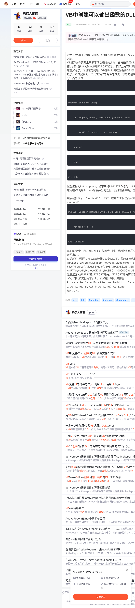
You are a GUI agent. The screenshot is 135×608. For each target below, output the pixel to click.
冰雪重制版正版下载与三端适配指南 (32, 168)
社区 (38, 3)
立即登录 (100, 597)
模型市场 (67, 3)
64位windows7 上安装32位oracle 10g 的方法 (35, 64)
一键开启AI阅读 (35, 259)
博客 (22, 3)
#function (94, 300)
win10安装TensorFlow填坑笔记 (35, 56)
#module (107, 300)
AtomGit (51, 3)
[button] (33, 268)
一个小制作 (19, 200)
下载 (30, 3)
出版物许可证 (104, 604)
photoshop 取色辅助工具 (31, 83)
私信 (47, 40)
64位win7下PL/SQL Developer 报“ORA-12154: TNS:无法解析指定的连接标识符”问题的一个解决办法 (36, 75)
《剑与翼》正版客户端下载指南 (33, 173)
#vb (75, 300)
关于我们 (65, 593)
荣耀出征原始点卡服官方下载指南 (31, 163)
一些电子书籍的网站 (33, 143)
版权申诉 (93, 604)
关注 (91, 312)
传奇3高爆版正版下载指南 (30, 158)
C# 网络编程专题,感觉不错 (36, 137)
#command (122, 300)
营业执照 (115, 604)
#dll (83, 300)
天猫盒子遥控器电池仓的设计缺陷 (31, 90)
